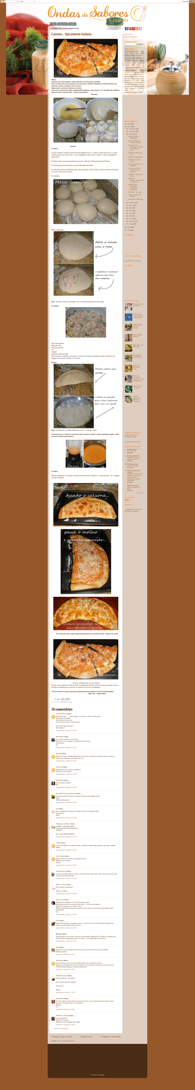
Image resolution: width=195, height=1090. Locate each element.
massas (136, 72)
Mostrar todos (140, 493)
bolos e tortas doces (134, 59)
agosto (131, 205)
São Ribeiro (60, 736)
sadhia (58, 843)
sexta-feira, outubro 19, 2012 (65, 1009)
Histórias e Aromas (62, 1015)
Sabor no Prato (61, 884)
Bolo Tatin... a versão (135, 192)
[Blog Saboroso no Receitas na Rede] (134, 437)
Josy (57, 920)
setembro (132, 202)
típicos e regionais (133, 86)
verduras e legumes (132, 92)
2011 (129, 227)
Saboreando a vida (130, 82)
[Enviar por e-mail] (61, 699)
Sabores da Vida (132, 485)
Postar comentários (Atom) (65, 1041)
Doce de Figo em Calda (137, 386)
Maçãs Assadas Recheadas (133, 137)
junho (131, 210)
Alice (57, 947)
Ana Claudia (60, 856)
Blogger (102, 1075)
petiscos (137, 78)
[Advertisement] (135, 107)
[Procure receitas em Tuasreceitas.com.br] (132, 442)
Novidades (133, 74)
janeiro (131, 224)
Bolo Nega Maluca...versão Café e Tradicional (136, 180)
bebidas (128, 55)
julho (130, 208)
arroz (126, 53)
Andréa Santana (61, 714)
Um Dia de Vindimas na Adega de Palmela (134, 458)
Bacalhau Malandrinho (135, 157)
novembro (132, 131)
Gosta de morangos (133, 465)
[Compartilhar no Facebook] (67, 699)
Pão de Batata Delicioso (137, 335)
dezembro (132, 129)
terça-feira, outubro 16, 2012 (65, 954)
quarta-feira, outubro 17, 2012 (65, 992)
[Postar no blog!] (63, 699)
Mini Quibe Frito (131, 451)
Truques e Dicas (135, 90)
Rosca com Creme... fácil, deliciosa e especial (135, 170)
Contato (72, 24)
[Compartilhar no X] (65, 699)
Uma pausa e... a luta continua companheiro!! (138, 316)
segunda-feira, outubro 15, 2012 (66, 730)
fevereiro (132, 221)
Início (53, 24)
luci (57, 808)
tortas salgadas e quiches (134, 88)
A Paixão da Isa (61, 871)
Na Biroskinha (132, 449)
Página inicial (86, 1037)
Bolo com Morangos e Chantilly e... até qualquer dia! (138, 378)
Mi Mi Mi (59, 753)
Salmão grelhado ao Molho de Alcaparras (137, 399)
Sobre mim (62, 24)
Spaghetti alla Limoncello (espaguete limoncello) (132, 187)
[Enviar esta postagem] (57, 699)
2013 (129, 124)
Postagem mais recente (61, 1037)
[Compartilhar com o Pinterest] (69, 699)
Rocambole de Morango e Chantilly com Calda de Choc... (135, 147)
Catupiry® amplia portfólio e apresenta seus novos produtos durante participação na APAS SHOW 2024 (134, 477)
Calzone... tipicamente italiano (71, 34)
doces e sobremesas (134, 68)
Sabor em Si (60, 899)
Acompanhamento (131, 51)
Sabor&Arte (60, 780)
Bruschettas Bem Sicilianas (138, 356)
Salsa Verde (60, 998)
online (127, 500)
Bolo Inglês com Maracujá (138, 345)
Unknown (59, 767)
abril (130, 216)
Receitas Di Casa (66, 702)
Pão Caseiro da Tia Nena (138, 304)
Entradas (127, 72)
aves (137, 53)
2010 (129, 230)
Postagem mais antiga (110, 1037)
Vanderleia (59, 960)
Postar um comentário (61, 1028)
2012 (129, 126)
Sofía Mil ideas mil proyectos (66, 793)
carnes (127, 63)
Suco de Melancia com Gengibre (135, 164)
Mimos (127, 74)
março (131, 218)
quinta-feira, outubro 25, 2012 (65, 1024)
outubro (131, 134)
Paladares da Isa (61, 975)
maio (130, 213)
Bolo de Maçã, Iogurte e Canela (137, 326)
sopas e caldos (139, 84)
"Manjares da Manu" (63, 824)
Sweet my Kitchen (133, 456)
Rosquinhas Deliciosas (135, 199)
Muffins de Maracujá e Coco (136, 367)
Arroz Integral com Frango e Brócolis (134, 141)
